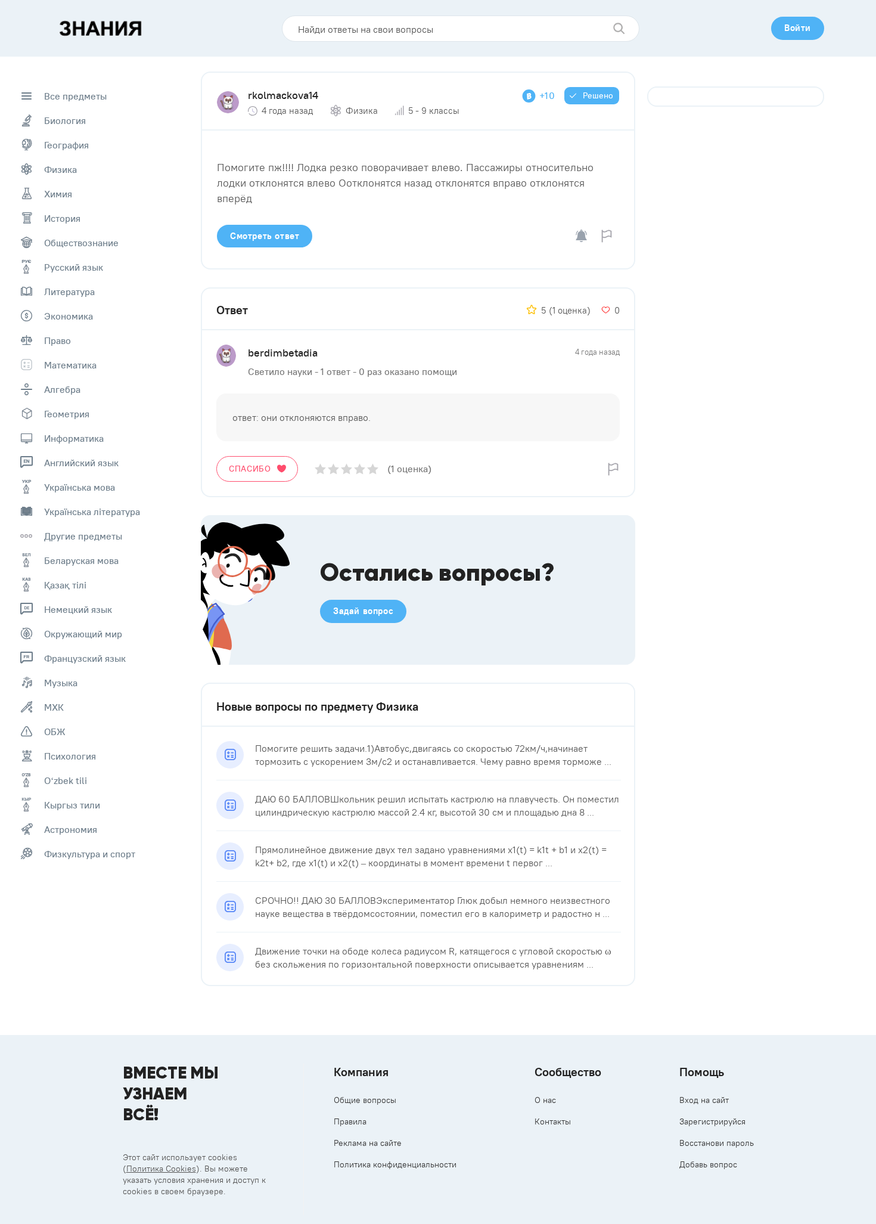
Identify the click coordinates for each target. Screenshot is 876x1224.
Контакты (553, 1121)
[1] (320, 469)
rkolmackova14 (283, 95)
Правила (350, 1121)
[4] (359, 469)
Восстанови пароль (716, 1143)
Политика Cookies (161, 1168)
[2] (333, 469)
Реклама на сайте (368, 1143)
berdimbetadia (283, 353)
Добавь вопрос (708, 1164)
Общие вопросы (365, 1100)
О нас (545, 1100)
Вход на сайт (704, 1100)
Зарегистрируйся (712, 1121)
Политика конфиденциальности (395, 1164)
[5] (372, 469)
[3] (346, 469)
